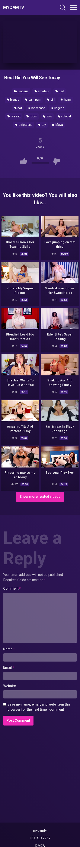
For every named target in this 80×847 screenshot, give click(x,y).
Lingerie (22, 91)
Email (8, 667)
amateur (43, 91)
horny (67, 99)
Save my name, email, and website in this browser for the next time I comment (39, 707)
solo (49, 116)
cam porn (34, 99)
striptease (25, 124)
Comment (12, 588)
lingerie (59, 108)
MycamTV (13, 7)
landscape (38, 108)
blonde (14, 99)
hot (19, 108)
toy (43, 124)
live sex (15, 116)
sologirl (66, 116)
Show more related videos (40, 497)
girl (52, 99)
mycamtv (40, 831)
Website (9, 686)
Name (9, 649)
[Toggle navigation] (73, 7)
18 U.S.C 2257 (40, 838)
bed (61, 91)
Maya (59, 124)
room (33, 116)
